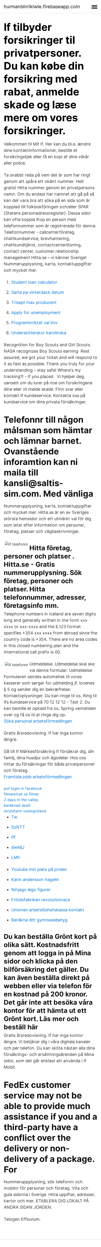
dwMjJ (17, 847)
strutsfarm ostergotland (25, 811)
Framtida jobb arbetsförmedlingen (38, 776)
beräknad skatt (17, 805)
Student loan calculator (34, 282)
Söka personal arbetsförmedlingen (38, 721)
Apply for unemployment (36, 312)
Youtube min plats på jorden (39, 869)
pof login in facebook (23, 788)
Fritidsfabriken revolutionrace (40, 899)
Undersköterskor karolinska (38, 332)
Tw (14, 816)
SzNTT (18, 827)
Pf (13, 837)
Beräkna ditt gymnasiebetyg (39, 919)
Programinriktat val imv (34, 322)
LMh (15, 857)
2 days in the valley (21, 799)
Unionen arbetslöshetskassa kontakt (47, 909)
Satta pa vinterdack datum (37, 292)
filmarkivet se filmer (21, 794)
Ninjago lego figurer (30, 889)
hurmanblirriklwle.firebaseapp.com (42, 6)
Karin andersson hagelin (35, 879)
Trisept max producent (34, 302)
